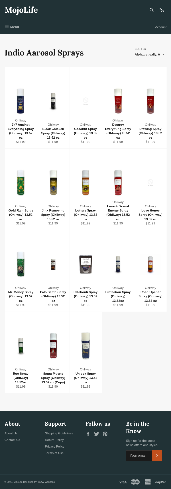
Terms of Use (54, 453)
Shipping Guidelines (59, 433)
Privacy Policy (54, 446)
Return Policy (54, 440)
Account (161, 27)
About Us (10, 433)
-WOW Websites (46, 482)
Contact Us (12, 440)
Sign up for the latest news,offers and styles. (142, 443)
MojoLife (21, 10)
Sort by (141, 49)
